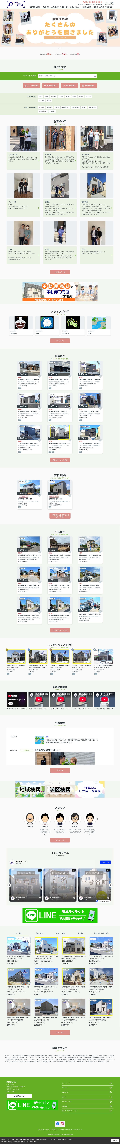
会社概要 (64, 1106)
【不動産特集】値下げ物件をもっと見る (60, 516)
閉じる (115, 1140)
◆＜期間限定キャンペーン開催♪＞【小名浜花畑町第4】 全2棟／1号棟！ (17, 709)
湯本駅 (46, 96)
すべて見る (60, 1032)
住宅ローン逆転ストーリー (70, 1111)
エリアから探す (33, 85)
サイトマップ (78, 1129)
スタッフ (64, 1087)
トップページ (66, 1083)
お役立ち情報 (86, 7)
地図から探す (71, 85)
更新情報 (60, 770)
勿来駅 (49, 100)
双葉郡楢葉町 (75, 107)
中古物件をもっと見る (60, 630)
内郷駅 (61, 96)
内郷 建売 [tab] (39, 933)
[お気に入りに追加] (39, 376)
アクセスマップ (66, 1101)
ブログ (64, 1097)
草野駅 (81, 96)
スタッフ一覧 (60, 840)
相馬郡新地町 (92, 107)
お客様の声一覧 (60, 272)
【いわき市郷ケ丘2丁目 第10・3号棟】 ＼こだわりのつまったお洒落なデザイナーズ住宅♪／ (60, 709)
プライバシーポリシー (66, 1129)
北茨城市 (52, 111)
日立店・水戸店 (98, 7)
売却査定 (109, 7)
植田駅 (68, 96)
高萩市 (57, 107)
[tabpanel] (60, 28)
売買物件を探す (35, 7)
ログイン (107, 4)
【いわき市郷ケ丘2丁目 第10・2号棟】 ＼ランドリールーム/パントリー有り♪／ (82, 709)
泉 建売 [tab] (80, 933)
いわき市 (41, 107)
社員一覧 (65, 7)
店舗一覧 (46, 7)
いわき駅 (53, 96)
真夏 (47, 737)
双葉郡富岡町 (43, 111)
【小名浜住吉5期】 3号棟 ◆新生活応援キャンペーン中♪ (104, 709)
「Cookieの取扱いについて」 (19, 1141)
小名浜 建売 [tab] (60, 933)
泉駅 (40, 96)
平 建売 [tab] (19, 933)
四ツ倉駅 (88, 96)
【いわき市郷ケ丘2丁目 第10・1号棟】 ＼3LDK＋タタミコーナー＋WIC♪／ (38, 709)
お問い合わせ (74, 7)
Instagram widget (104, 901)
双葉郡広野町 (65, 107)
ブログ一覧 (60, 341)
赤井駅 (74, 96)
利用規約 (54, 1129)
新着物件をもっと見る (60, 460)
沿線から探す (52, 85)
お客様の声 (55, 7)
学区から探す (90, 85)
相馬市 (84, 107)
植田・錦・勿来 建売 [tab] (101, 933)
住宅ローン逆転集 (44, 1129)
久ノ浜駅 (41, 100)
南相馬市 (49, 107)
